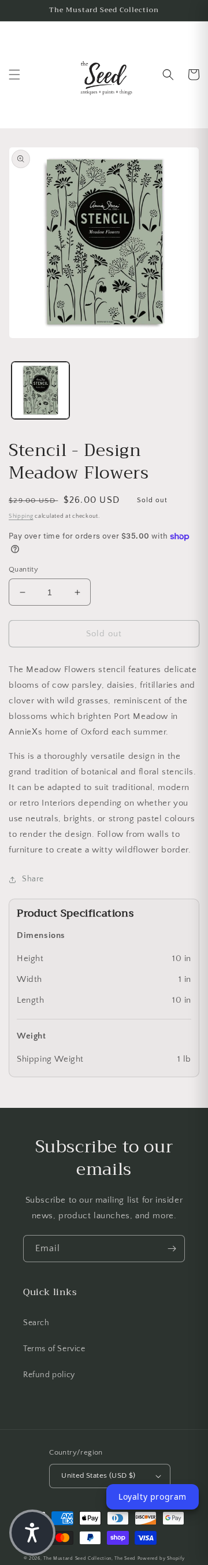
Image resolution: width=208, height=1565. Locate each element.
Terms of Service (54, 1348)
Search (36, 1322)
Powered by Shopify (161, 1558)
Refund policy (49, 1374)
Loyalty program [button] (152, 1496)
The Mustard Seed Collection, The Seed (89, 1558)
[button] (14, 74)
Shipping (21, 516)
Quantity (23, 569)
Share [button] (33, 879)
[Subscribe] (171, 1248)
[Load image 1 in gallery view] (40, 391)
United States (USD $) (98, 1475)
